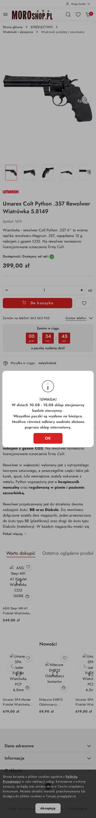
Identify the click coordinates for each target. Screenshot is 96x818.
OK (48, 438)
